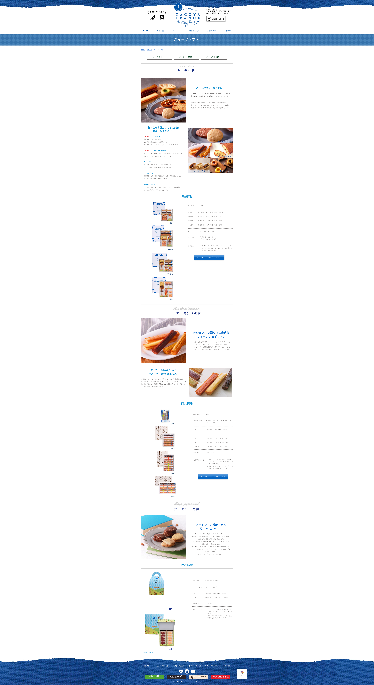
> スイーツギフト (158, 50)
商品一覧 (149, 50)
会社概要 (146, 666)
